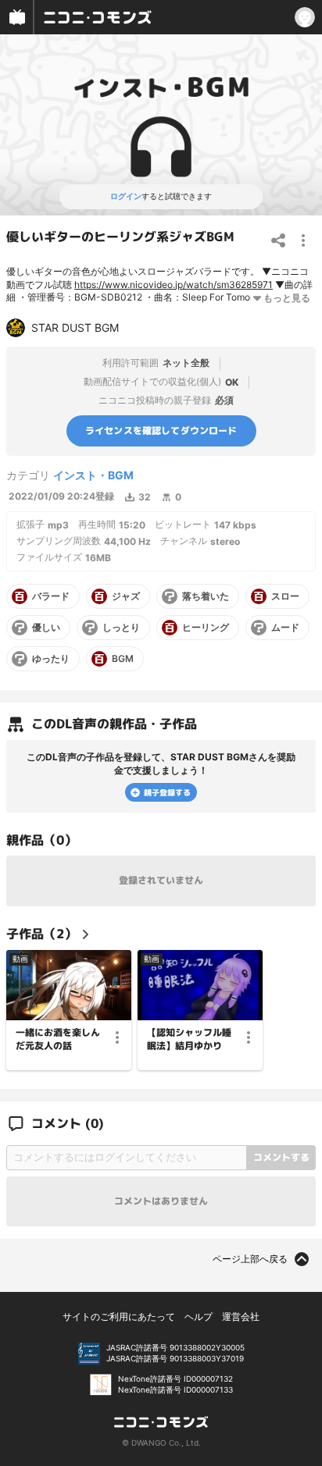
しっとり (121, 627)
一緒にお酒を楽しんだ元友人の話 (58, 1038)
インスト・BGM (93, 475)
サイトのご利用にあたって (119, 1316)
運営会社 (240, 1316)
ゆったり (51, 659)
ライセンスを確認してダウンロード (161, 430)
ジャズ (126, 596)
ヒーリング (205, 627)
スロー (285, 596)
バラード (51, 596)
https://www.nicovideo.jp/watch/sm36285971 (173, 284)
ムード (285, 627)
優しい (46, 627)
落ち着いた (205, 596)
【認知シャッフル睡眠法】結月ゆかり (189, 1038)
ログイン (125, 196)
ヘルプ (198, 1316)
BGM (123, 659)
